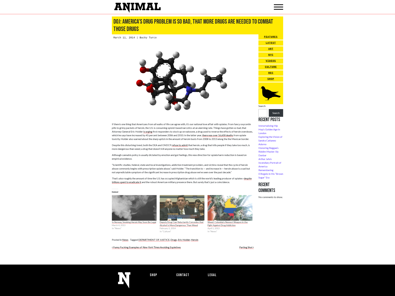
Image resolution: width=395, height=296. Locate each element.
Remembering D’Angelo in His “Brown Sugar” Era (270, 174)
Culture (271, 67)
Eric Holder (184, 239)
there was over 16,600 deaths (217, 135)
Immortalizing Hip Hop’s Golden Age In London (269, 129)
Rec (270, 73)
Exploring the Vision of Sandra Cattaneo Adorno (270, 140)
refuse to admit (180, 145)
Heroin (194, 239)
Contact (182, 275)
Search (262, 105)
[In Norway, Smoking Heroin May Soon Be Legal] (134, 208)
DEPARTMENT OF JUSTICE (154, 239)
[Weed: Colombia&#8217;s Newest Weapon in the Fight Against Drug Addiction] (230, 208)
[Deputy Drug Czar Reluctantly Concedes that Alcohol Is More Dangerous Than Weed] (182, 208)
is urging (147, 131)
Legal (212, 275)
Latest (271, 43)
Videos (271, 61)
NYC (270, 55)
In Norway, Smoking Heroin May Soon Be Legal (134, 222)
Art (270, 49)
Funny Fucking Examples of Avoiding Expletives (147, 247)
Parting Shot (246, 247)
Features (271, 37)
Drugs (173, 239)
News (125, 239)
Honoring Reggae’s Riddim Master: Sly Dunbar (268, 151)
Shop (270, 79)
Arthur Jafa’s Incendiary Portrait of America (269, 162)
